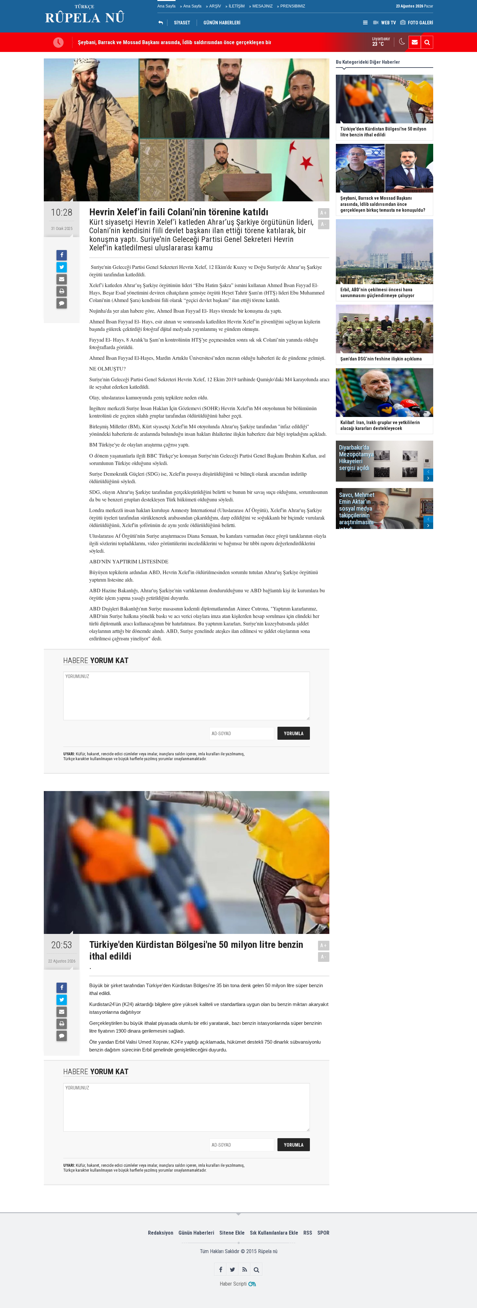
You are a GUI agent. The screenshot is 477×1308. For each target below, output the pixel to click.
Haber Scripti (233, 1284)
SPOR (323, 1233)
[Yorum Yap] (61, 303)
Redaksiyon (160, 1233)
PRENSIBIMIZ (292, 6)
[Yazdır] (61, 291)
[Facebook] (61, 255)
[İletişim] (415, 42)
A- (324, 224)
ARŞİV (215, 6)
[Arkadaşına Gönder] (61, 279)
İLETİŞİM (237, 6)
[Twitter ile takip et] (232, 1269)
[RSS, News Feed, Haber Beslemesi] (244, 1269)
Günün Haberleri (196, 1233)
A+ (323, 213)
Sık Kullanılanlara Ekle (274, 1233)
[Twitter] (61, 267)
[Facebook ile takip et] (220, 1269)
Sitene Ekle (232, 1233)
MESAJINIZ (262, 6)
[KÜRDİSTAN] (162, 22)
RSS (307, 1233)
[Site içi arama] (427, 42)
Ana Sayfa (166, 6)
